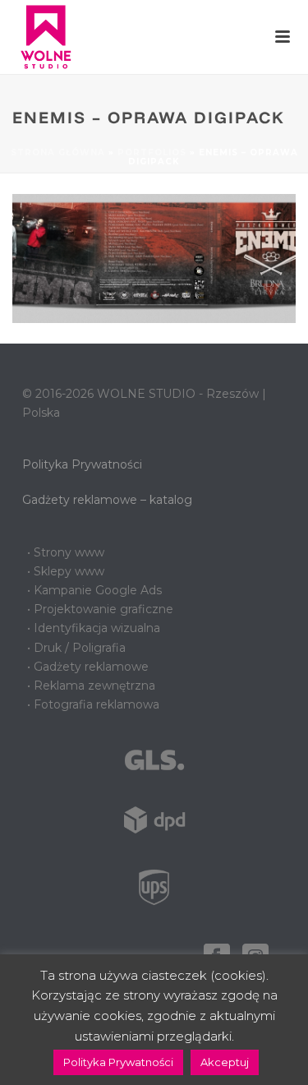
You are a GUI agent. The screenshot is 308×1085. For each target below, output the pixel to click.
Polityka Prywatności (82, 464)
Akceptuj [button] (224, 1062)
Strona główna (58, 152)
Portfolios (151, 152)
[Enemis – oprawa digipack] (154, 257)
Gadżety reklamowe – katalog (107, 499)
